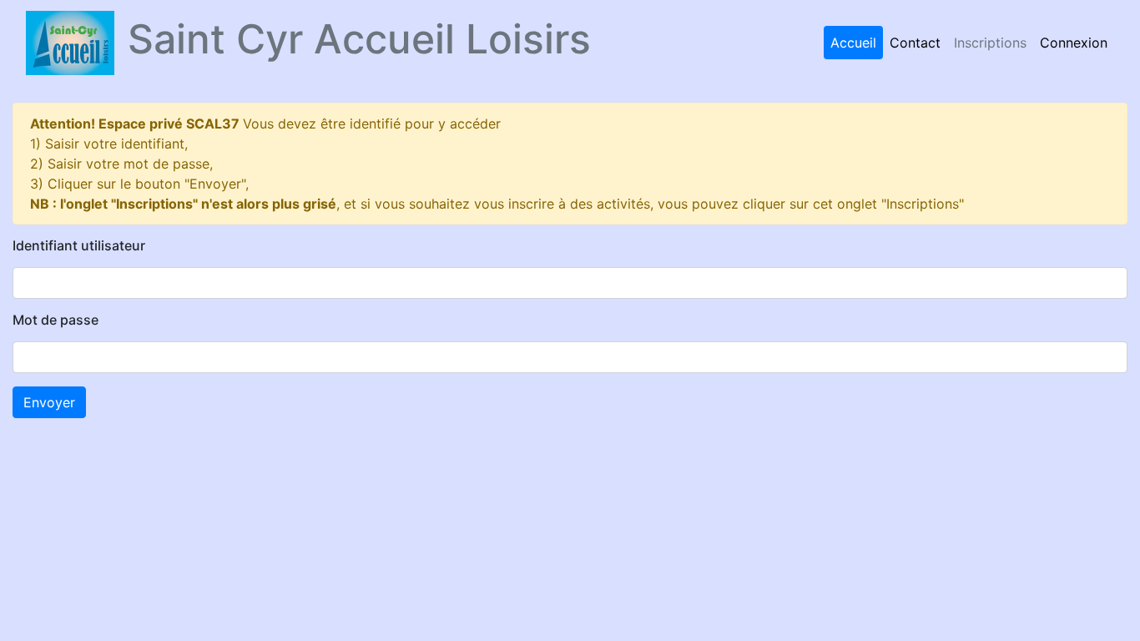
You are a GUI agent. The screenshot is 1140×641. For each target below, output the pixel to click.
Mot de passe (55, 320)
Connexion (1073, 42)
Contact (915, 42)
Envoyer (49, 402)
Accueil (853, 42)
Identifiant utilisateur (79, 246)
